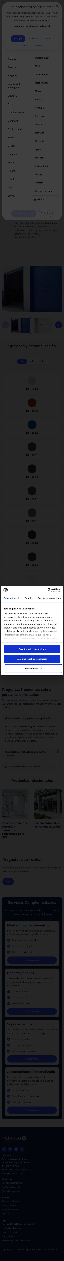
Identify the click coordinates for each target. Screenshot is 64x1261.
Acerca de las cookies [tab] (49, 598)
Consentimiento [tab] (11, 598)
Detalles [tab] (29, 598)
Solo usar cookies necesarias (32, 658)
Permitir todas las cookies (32, 649)
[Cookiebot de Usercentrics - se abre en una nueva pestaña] (48, 590)
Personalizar (31, 668)
